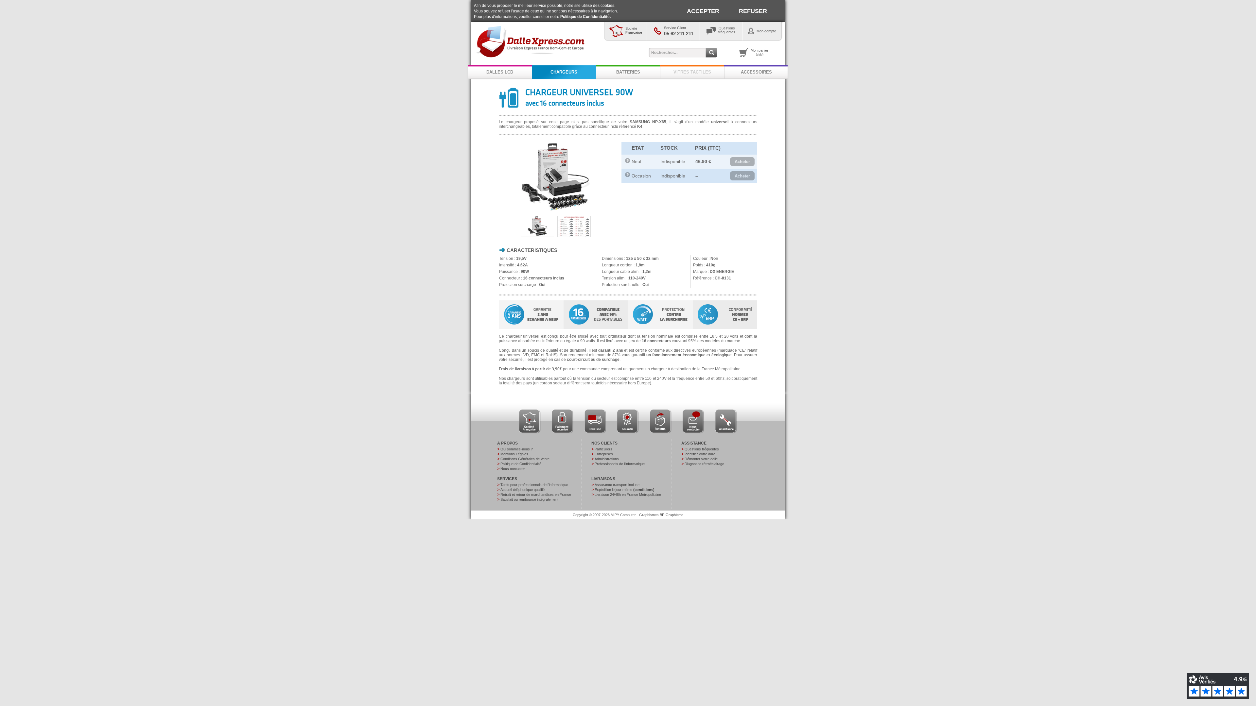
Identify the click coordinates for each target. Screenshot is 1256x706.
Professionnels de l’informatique (620, 464)
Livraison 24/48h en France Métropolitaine (628, 494)
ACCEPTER (703, 11)
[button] (742, 161)
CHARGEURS (563, 72)
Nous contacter (512, 469)
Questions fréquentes (702, 449)
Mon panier (759, 52)
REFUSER (753, 11)
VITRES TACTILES (692, 72)
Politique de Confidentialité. (585, 16)
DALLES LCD (499, 72)
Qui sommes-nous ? (516, 449)
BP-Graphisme (671, 515)
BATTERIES (628, 72)
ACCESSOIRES (756, 72)
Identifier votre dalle (700, 454)
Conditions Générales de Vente (525, 459)
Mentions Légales (514, 454)
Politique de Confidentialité (520, 464)
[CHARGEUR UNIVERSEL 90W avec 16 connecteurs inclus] (555, 211)
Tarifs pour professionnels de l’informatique (534, 485)
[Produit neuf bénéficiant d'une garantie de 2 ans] (627, 161)
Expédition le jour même (624, 490)
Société (633, 30)
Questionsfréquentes (726, 30)
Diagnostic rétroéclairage (704, 464)
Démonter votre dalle (701, 459)
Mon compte (766, 31)
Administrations (607, 459)
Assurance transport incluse (617, 485)
